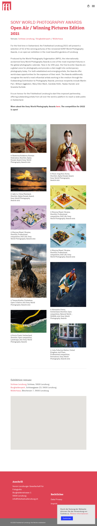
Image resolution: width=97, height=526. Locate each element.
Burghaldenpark (43, 38)
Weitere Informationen (79, 513)
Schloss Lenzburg (26, 38)
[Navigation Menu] (93, 5)
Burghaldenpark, (18, 387)
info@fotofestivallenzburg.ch (25, 498)
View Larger (29, 136)
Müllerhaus (58, 38)
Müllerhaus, (16, 390)
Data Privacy (56, 499)
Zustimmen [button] (67, 518)
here (58, 106)
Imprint (54, 503)
